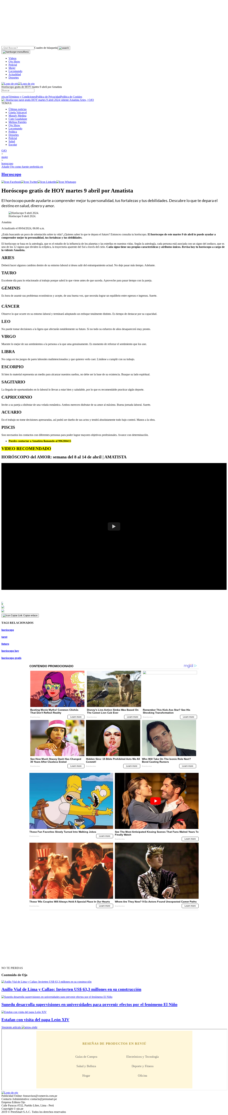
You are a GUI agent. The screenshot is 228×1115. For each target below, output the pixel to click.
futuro (5, 643)
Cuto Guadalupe (18, 118)
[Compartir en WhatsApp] (66, 181)
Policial (13, 64)
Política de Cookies (71, 96)
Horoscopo (11, 174)
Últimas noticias (18, 109)
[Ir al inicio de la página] (9, 962)
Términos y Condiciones (22, 96)
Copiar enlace (30, 615)
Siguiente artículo (11, 1027)
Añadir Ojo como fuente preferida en (22, 166)
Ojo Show (14, 61)
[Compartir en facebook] (11, 181)
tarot (4, 636)
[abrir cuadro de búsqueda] (64, 48)
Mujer (12, 67)
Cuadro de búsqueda (46, 47)
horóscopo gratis (11, 657)
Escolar (13, 144)
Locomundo (15, 71)
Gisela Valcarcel (18, 112)
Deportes (14, 77)
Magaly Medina (17, 115)
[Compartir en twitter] (29, 181)
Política (13, 131)
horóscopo (7, 629)
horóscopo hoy (10, 650)
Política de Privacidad (48, 96)
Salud (12, 141)
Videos (12, 58)
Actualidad (15, 74)
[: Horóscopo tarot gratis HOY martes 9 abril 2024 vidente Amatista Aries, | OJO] (47, 99)
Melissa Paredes (18, 122)
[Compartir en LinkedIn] (47, 181)
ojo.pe (4, 96)
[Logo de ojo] (9, 83)
